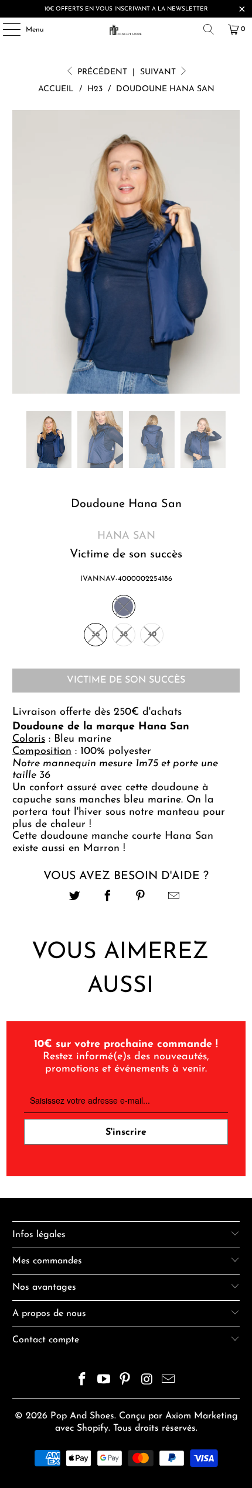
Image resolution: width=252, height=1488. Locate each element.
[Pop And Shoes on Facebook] (82, 1381)
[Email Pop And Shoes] (169, 1381)
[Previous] (21, 252)
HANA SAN (126, 536)
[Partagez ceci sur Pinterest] (141, 897)
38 (124, 634)
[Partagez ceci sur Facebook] (107, 897)
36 (95, 634)
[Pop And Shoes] (126, 29)
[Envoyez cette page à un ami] (174, 897)
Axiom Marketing (201, 1416)
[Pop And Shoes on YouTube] (104, 1381)
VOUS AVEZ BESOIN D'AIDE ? (126, 876)
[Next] (231, 252)
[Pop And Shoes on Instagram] (147, 1381)
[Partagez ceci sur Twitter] (75, 897)
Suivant (159, 72)
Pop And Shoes (82, 1416)
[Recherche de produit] (208, 29)
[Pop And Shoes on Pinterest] (125, 1381)
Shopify (92, 1428)
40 (152, 634)
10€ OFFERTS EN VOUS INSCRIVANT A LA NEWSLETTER (126, 9)
